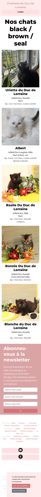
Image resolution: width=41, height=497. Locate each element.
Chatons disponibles (12, 426)
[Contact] (20, 450)
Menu (21, 12)
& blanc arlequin (26, 431)
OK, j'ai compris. (21, 486)
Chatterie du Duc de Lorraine (20, 5)
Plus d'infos (19, 491)
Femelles (21, 423)
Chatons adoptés (30, 426)
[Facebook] (20, 457)
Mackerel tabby (11, 431)
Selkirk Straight (16, 439)
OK (20, 411)
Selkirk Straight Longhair (27, 440)
